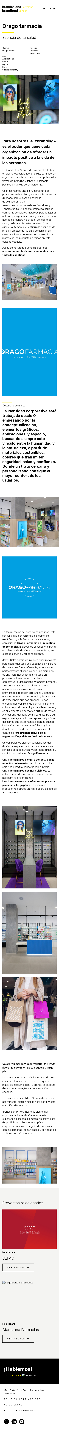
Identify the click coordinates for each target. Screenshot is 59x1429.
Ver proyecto (18, 1267)
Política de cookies (20, 1410)
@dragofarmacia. (15, 201)
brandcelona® (14, 170)
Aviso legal (13, 1405)
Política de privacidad (22, 1399)
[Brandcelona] (17, 8)
